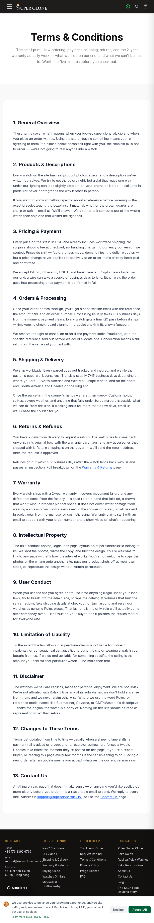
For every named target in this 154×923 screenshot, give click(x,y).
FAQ (83, 876)
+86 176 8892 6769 (18, 851)
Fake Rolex (125, 854)
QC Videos (50, 854)
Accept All (140, 909)
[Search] (136, 6)
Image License (89, 871)
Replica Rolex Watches (133, 859)
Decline (118, 909)
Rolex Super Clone (130, 848)
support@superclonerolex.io (59, 797)
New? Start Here (53, 848)
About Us (124, 871)
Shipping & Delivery (56, 859)
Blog (121, 882)
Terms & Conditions (93, 859)
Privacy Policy (89, 865)
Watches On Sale (54, 876)
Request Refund (91, 854)
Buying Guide (51, 871)
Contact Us (109, 797)
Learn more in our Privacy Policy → (32, 916)
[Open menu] (9, 6)
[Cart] (145, 6)
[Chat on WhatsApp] (128, 6)
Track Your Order (91, 848)
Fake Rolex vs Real (130, 865)
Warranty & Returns (97, 467)
